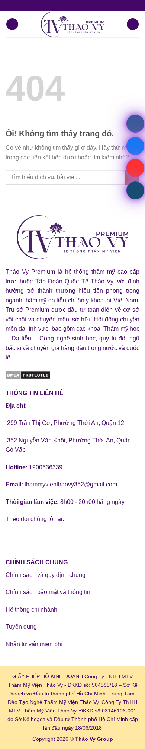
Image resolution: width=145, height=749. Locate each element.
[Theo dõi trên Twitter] (39, 537)
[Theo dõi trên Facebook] (12, 537)
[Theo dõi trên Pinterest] (66, 537)
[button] (12, 24)
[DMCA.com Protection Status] (28, 375)
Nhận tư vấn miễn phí (34, 644)
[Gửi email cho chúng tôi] (52, 537)
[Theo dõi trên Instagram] (26, 537)
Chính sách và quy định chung (46, 575)
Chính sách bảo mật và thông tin (48, 592)
